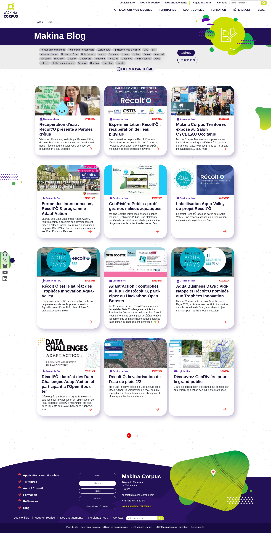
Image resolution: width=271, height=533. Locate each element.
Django (125, 54)
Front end (159, 54)
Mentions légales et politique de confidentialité (104, 527)
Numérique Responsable (81, 49)
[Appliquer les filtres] (264, 3)
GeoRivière (85, 58)
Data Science (88, 54)
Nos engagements (176, 2)
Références (242, 9)
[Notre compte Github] (5, 253)
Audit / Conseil (193, 9)
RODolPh (59, 58)
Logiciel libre (127, 2)
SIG (154, 49)
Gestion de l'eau (69, 54)
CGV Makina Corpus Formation (171, 527)
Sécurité (82, 63)
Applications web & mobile (133, 9)
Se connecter (198, 527)
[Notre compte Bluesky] (5, 266)
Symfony (113, 54)
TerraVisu (100, 58)
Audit (157, 58)
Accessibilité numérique (53, 49)
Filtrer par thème (137, 69)
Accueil (40, 21)
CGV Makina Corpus (141, 527)
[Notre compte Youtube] (5, 272)
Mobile (101, 54)
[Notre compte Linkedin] (5, 278)
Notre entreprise (150, 2)
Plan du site (72, 527)
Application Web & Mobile (127, 49)
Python (136, 54)
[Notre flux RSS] (5, 259)
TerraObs (113, 58)
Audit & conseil (143, 58)
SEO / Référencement (63, 63)
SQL (145, 49)
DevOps (94, 63)
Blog (261, 9)
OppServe (127, 58)
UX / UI (44, 63)
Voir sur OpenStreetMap (136, 506)
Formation (218, 9)
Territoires (167, 9)
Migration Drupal (49, 54)
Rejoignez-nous (202, 2)
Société (120, 63)
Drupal (146, 54)
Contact (222, 2)
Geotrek (72, 58)
